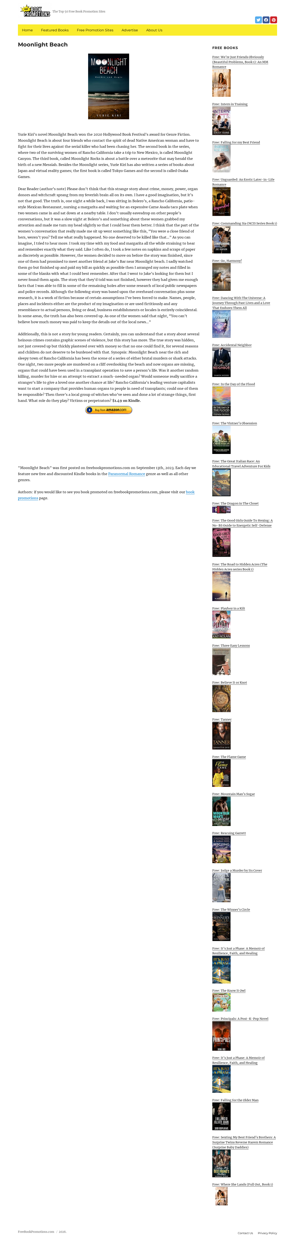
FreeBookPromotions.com (36, 1232)
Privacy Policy (267, 1233)
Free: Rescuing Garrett (229, 833)
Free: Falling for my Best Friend (236, 142)
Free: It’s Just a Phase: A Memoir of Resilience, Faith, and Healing (238, 951)
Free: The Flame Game (229, 757)
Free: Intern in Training (230, 104)
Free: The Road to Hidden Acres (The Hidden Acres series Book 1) (239, 566)
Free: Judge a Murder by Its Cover (237, 870)
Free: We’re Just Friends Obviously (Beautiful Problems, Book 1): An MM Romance (240, 62)
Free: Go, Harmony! (227, 261)
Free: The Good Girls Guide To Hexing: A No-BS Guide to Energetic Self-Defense (242, 523)
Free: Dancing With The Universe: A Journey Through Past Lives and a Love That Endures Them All (241, 303)
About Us (154, 30)
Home (27, 30)
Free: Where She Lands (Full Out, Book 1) (242, 1184)
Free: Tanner (222, 719)
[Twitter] (258, 19)
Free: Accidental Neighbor (232, 345)
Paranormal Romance (126, 474)
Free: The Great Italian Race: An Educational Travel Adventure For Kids (241, 463)
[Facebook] (266, 19)
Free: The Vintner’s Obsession (234, 423)
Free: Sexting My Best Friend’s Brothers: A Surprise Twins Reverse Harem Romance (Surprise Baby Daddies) (244, 1142)
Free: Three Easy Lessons (231, 646)
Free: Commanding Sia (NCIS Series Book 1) (244, 223)
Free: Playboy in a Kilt (228, 608)
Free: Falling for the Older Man (235, 1100)
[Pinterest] (273, 19)
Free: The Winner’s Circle (231, 910)
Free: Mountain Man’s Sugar (233, 794)
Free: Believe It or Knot (229, 682)
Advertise (130, 30)
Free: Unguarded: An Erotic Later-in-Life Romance (243, 182)
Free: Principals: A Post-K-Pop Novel (240, 1019)
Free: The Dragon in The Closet (235, 503)
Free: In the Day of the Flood (233, 384)
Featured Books (55, 30)
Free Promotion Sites (95, 30)
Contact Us (245, 1233)
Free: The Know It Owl (229, 991)
